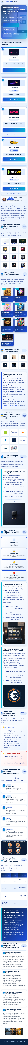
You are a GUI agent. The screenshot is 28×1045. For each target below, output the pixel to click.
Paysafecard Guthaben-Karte (10, 405)
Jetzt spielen (14, 70)
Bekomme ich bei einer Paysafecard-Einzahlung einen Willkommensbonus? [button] (14, 1010)
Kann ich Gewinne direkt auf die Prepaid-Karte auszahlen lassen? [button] (13, 953)
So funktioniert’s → (9, 29)
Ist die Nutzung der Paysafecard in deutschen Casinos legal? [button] (13, 993)
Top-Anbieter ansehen (10, 25)
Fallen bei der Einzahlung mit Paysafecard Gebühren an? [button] (12, 972)
